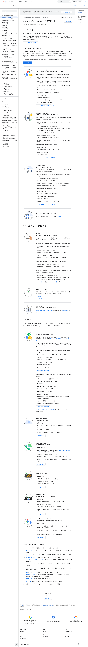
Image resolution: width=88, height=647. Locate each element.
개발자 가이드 (23, 634)
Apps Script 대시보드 (47, 634)
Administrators (6, 6)
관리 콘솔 (75, 6)
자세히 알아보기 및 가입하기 (30, 42)
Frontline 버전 (39, 282)
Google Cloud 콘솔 (46, 636)
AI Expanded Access (31, 550)
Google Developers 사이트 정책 (47, 605)
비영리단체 (39, 298)
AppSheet (28, 555)
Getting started (18, 6)
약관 (21, 644)
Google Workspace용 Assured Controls (35, 559)
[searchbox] (9, 11)
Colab (27, 572)
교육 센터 (22, 636)
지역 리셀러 (52, 409)
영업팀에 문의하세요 (61, 216)
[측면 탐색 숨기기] (16, 644)
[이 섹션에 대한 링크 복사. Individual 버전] (34, 30)
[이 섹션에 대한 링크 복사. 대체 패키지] (32, 320)
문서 (20, 1)
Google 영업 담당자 (42, 409)
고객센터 (22, 631)
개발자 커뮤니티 (68, 634)
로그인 (85, 1)
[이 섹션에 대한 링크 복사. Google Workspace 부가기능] (45, 544)
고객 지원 (67, 636)
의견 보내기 (68, 21)
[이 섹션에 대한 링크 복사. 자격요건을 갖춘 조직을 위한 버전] (47, 226)
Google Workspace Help (28, 17)
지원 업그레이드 (29, 578)
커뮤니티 (25, 1)
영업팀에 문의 (54, 282)
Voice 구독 (28, 581)
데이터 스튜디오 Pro (30, 574)
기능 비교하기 (27, 62)
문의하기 (83, 6)
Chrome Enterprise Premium (32, 568)
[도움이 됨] (69, 18)
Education (39, 296)
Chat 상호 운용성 (29, 564)
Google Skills (23, 638)
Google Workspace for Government (44, 310)
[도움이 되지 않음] (71, 18)
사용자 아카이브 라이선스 (32, 557)
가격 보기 (53, 105)
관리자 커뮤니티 (68, 631)
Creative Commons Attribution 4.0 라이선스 (45, 604)
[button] (9, 19)
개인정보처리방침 (26, 644)
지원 (31, 1)
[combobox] (64, 1)
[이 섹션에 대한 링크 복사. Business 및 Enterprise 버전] (44, 48)
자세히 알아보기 (40, 435)
